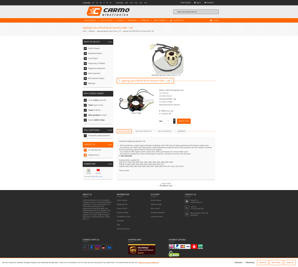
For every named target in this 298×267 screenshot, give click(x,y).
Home (85, 31)
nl (97, 3)
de (101, 3)
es (111, 3)
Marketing (250, 262)
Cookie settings (123, 212)
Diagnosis (132, 20)
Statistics (238, 262)
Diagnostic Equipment (96, 68)
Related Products (143, 131)
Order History (156, 200)
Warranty (181, 131)
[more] (109, 42)
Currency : (120, 3)
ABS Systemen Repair (96, 78)
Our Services (90, 20)
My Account (155, 208)
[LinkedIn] (109, 247)
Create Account (157, 216)
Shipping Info (122, 204)
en (93, 3)
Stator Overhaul (94, 73)
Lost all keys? (106, 20)
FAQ (118, 225)
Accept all (289, 262)
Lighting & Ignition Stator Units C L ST (109, 31)
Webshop (145, 20)
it (104, 3)
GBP (126, 3)
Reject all (262, 262)
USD (145, 3)
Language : (87, 3)
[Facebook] (92, 247)
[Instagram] (97, 247)
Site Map (120, 220)
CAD (140, 3)
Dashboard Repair (95, 53)
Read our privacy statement (148, 262)
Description (124, 131)
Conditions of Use (123, 216)
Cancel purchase (123, 229)
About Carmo (160, 20)
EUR (131, 3)
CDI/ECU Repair (94, 48)
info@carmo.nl (93, 155)
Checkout (210, 2)
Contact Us (178, 20)
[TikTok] (86, 247)
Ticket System (122, 200)
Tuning (120, 20)
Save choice (276, 262)
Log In (198, 2)
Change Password (158, 212)
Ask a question (164, 131)
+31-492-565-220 (94, 150)
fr (107, 3)
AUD (135, 3)
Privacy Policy (122, 208)
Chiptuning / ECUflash (96, 63)
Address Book (156, 204)
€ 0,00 (216, 20)
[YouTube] (103, 247)
